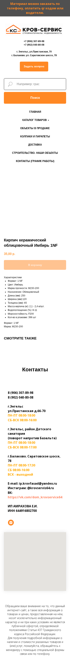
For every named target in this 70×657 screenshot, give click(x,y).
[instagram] (11, 523)
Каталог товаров (34, 120)
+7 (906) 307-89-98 (34, 41)
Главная (35, 111)
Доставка (35, 144)
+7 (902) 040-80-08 (34, 44)
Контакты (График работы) (35, 161)
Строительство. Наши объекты (35, 152)
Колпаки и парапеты (35, 136)
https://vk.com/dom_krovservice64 (35, 497)
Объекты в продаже (35, 128)
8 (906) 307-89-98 (20, 393)
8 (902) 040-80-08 (20, 397)
